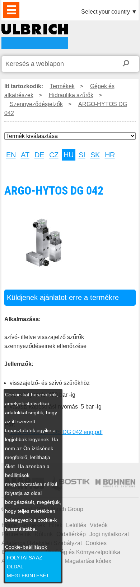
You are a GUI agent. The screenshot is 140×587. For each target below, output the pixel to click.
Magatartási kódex (88, 561)
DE (39, 155)
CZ (54, 155)
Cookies (96, 543)
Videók (99, 525)
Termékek (62, 86)
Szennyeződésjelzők (36, 104)
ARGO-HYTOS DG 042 (34, 36)
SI (82, 155)
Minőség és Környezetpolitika (82, 552)
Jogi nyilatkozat (109, 534)
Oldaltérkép (71, 534)
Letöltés (76, 525)
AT (25, 155)
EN (11, 155)
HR (110, 155)
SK (95, 155)
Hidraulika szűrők (71, 95)
